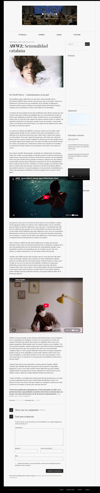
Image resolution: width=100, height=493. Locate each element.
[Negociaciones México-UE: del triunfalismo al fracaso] (97, 33)
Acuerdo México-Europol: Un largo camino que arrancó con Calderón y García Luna (78, 146)
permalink (37, 400)
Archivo (80, 489)
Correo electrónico (47, 448)
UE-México (23, 35)
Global (59, 35)
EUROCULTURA (30, 42)
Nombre (18, 448)
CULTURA (77, 35)
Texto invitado (13, 42)
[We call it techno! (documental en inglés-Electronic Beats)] (97, 36)
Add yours (42, 410)
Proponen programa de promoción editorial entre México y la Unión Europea (78, 156)
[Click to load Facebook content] (79, 119)
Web (16, 456)
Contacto (87, 489)
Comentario (19, 427)
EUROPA (42, 35)
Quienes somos (70, 489)
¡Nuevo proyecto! (73, 139)
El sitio (61, 489)
